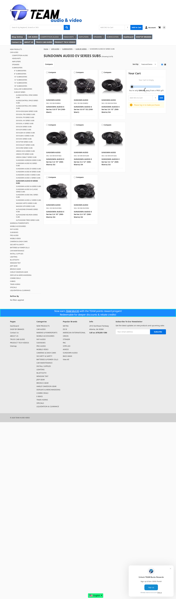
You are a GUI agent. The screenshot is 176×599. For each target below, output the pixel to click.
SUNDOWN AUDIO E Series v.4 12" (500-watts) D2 (111, 162)
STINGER (66, 339)
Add (161, 98)
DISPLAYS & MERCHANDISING (20, 275)
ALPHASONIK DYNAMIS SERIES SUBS (27, 210)
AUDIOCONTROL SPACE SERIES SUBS (27, 101)
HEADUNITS (69, 37)
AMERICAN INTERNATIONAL (74, 332)
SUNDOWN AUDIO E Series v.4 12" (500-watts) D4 (83, 162)
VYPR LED (66, 346)
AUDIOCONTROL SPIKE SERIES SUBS (27, 96)
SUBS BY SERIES (19, 92)
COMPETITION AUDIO (49, 37)
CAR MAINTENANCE (17, 251)
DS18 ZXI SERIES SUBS (24, 127)
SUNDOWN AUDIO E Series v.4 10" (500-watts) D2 (83, 214)
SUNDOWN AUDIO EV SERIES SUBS (27, 182)
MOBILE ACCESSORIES (18, 226)
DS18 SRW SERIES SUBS (24, 148)
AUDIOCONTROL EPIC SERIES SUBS (26, 107)
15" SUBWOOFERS (20, 83)
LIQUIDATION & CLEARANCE (20, 290)
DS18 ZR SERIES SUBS (23, 130)
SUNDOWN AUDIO (70, 353)
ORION (65, 336)
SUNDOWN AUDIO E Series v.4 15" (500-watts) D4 (111, 109)
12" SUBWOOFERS (20, 80)
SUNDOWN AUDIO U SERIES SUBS (28, 178)
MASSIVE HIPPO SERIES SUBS (26, 203)
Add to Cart (136, 27)
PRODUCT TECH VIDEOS (65, 42)
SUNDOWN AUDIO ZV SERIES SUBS (28, 169)
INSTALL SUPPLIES (16, 254)
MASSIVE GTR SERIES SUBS (25, 206)
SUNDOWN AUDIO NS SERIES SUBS (26, 164)
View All (66, 359)
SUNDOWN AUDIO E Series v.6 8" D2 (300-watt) (83, 109)
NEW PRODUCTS (16, 49)
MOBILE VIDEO (15, 238)
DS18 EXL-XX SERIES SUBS (25, 120)
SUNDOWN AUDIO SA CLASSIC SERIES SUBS (27, 190)
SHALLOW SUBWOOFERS (23, 89)
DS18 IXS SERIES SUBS (24, 139)
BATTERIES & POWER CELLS (19, 247)
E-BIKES (12, 281)
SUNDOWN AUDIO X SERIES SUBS (28, 175)
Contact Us (17, 42)
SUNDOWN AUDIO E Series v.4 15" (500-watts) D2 (55, 162)
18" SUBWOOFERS (20, 86)
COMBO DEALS (15, 278)
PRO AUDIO (14, 235)
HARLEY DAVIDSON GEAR (19, 272)
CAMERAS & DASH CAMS (19, 241)
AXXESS (66, 349)
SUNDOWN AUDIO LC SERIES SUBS (28, 200)
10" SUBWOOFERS (20, 77)
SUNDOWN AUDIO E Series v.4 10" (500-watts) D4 (55, 214)
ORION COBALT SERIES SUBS (26, 157)
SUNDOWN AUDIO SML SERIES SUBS (27, 196)
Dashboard (128, 37)
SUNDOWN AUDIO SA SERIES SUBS (28, 186)
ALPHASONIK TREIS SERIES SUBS (27, 220)
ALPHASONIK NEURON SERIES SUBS (27, 216)
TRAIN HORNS (15, 284)
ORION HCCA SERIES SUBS (25, 151)
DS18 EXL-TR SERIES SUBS (25, 117)
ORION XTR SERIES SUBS (25, 154)
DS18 (65, 329)
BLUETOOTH (14, 260)
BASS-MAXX (67, 356)
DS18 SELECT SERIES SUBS (25, 145)
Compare (49, 64)
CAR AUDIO (33, 37)
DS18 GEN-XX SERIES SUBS (25, 133)
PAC (64, 343)
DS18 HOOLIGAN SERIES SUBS (26, 111)
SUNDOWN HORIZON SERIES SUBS (28, 160)
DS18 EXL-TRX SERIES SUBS (25, 114)
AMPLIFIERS (84, 37)
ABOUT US (28, 42)
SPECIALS (13, 287)
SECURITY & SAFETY (17, 244)
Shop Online (17, 37)
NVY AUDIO (14, 229)
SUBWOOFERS (113, 37)
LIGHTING (13, 257)
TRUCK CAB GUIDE (44, 42)
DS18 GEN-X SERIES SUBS (25, 136)
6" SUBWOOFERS (20, 71)
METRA (65, 326)
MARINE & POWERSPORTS (19, 223)
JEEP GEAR (13, 266)
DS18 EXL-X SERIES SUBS (24, 123)
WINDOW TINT (15, 263)
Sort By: (136, 64)
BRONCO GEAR (15, 269)
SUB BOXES (14, 232)
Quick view (57, 86)
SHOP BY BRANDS (143, 37)
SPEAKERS (98, 37)
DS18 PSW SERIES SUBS (24, 142)
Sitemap (13, 346)
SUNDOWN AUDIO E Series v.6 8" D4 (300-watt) (56, 109)
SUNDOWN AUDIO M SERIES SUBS (28, 172)
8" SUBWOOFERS (20, 74)
